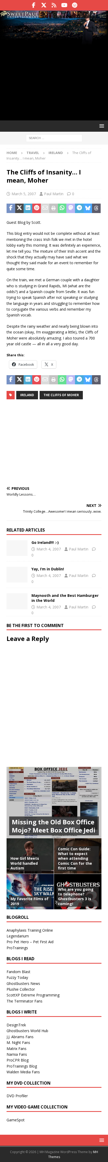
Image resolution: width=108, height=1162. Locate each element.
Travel (32, 152)
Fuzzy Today (17, 977)
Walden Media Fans (23, 1071)
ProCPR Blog (18, 1060)
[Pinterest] (74, 5)
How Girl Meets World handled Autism (24, 863)
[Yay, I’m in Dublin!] (17, 574)
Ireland (27, 395)
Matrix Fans (16, 1048)
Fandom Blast (18, 971)
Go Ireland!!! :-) (45, 542)
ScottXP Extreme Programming (33, 995)
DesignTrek (16, 1024)
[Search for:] (54, 137)
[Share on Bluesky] (88, 208)
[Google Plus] (54, 5)
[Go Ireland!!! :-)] (17, 548)
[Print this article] (53, 208)
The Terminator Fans (24, 1001)
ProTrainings (17, 947)
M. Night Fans (18, 1042)
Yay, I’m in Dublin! (47, 568)
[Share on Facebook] (11, 208)
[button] (101, 126)
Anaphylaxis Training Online (30, 930)
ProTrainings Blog (22, 1066)
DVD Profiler (17, 1095)
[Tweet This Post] (19, 208)
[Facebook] (33, 5)
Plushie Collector (21, 989)
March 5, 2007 (24, 193)
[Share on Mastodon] (70, 208)
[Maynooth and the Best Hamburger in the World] (17, 601)
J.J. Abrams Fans (20, 1036)
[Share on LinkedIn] (28, 208)
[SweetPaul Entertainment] (54, 15)
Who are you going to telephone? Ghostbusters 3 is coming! (76, 896)
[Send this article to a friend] (45, 208)
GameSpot (16, 1119)
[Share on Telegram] (79, 208)
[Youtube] (64, 5)
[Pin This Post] (36, 208)
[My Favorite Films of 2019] (30, 891)
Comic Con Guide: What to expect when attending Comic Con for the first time (75, 858)
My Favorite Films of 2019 (29, 901)
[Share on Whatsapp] (62, 208)
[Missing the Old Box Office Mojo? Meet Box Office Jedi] (54, 802)
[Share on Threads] (96, 208)
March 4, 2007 (48, 548)
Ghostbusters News (23, 983)
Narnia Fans (17, 1054)
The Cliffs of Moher (61, 395)
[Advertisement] (54, 72)
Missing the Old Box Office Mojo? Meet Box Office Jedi (53, 826)
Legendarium (18, 935)
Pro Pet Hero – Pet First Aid (30, 941)
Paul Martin (53, 193)
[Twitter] (43, 5)
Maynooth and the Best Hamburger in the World (65, 598)
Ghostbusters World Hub (27, 1030)
